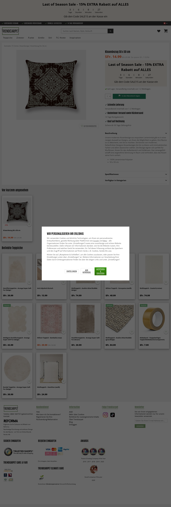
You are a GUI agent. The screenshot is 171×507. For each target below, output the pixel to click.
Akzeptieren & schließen (100, 271)
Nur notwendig (87, 271)
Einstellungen (72, 271)
